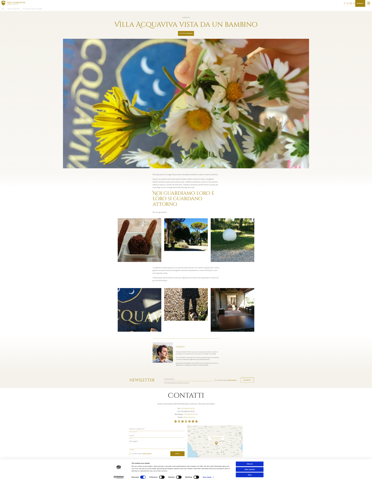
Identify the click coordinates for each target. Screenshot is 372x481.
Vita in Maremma (186, 33)
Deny (249, 475)
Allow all (250, 464)
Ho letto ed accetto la (226, 380)
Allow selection (250, 469)
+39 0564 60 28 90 (188, 408)
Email (130, 438)
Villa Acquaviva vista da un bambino (32, 9)
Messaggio (131, 449)
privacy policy (232, 380)
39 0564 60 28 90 (190, 414)
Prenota (360, 3)
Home (2, 9)
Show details (207, 477)
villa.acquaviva (189, 417)
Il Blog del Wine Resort (13, 9)
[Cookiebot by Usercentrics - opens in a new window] (118, 477)
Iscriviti (247, 380)
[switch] (162, 477)
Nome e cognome (133, 431)
